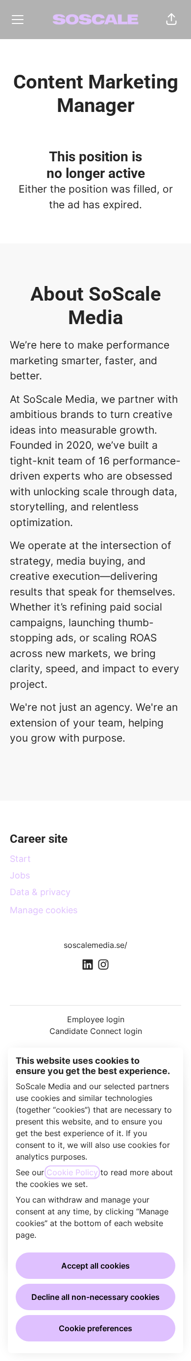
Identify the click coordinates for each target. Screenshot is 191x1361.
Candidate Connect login (95, 1031)
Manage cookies (43, 910)
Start (20, 859)
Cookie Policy (72, 1172)
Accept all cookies (95, 1266)
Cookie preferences (95, 1328)
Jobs (20, 875)
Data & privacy (40, 892)
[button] (171, 19)
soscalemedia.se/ (95, 945)
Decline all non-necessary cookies (95, 1297)
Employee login (95, 1019)
